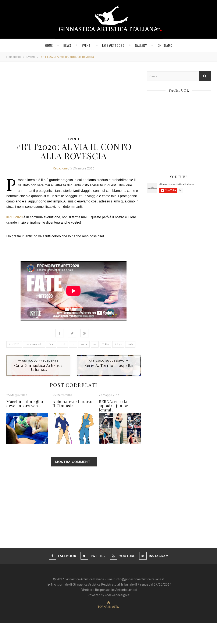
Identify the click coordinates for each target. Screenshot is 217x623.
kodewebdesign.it (117, 595)
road (62, 344)
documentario (34, 344)
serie (84, 344)
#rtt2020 (14, 344)
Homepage (13, 56)
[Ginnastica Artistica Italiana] (109, 19)
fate (51, 344)
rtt (73, 344)
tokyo (118, 344)
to (94, 344)
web (130, 344)
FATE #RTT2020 (113, 45)
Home (49, 45)
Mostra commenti (73, 461)
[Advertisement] (73, 101)
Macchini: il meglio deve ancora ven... (24, 403)
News (67, 45)
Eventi (87, 45)
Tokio (105, 344)
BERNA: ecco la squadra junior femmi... (113, 406)
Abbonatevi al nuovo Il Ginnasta (73, 403)
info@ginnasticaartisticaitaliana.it (140, 579)
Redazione (60, 168)
